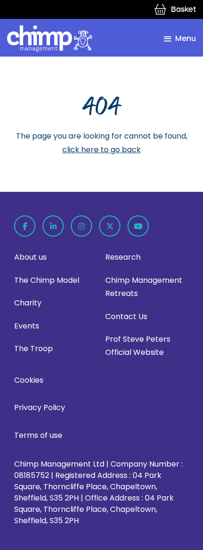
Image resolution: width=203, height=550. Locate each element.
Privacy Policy (39, 407)
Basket (183, 9)
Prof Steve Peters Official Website (137, 346)
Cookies (28, 380)
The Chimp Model (46, 280)
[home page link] (49, 38)
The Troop (33, 348)
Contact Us (126, 316)
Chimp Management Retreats (143, 287)
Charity (28, 302)
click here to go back (101, 149)
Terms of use (38, 435)
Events (26, 325)
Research (123, 257)
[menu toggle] (180, 38)
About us (30, 257)
